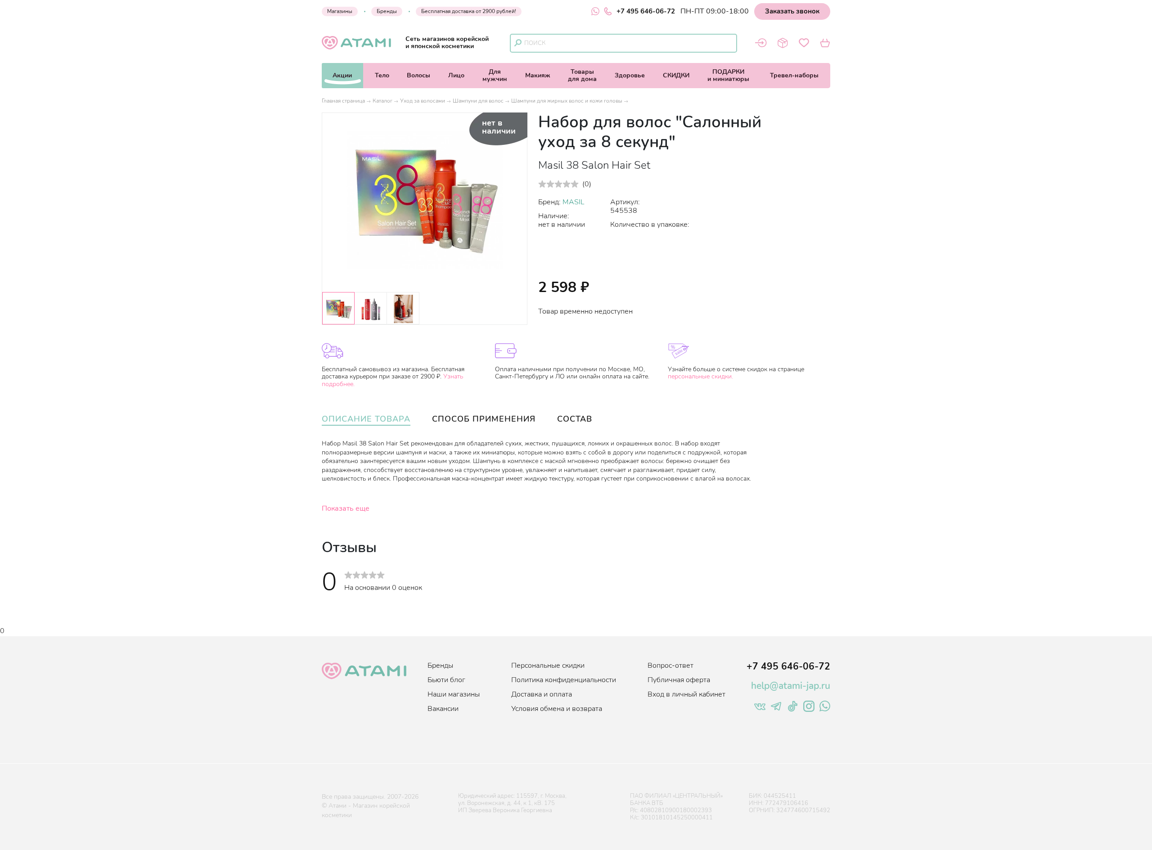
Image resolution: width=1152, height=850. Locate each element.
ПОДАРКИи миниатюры (728, 75)
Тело (382, 75)
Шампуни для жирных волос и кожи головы (566, 100)
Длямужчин (494, 75)
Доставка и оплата (541, 694)
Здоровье (630, 75)
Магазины (339, 11)
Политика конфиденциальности (563, 680)
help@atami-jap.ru (790, 685)
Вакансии (443, 709)
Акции (342, 75)
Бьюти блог (446, 680)
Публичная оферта (679, 680)
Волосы (418, 75)
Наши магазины (454, 694)
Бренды (387, 11)
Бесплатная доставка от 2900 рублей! (468, 11)
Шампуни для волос (478, 100)
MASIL (573, 202)
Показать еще (345, 508)
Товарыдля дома (582, 75)
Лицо (456, 75)
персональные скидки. (700, 376)
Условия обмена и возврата (556, 709)
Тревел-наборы (794, 75)
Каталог (382, 100)
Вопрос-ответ (670, 665)
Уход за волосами (422, 100)
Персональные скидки (548, 665)
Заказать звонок (792, 11)
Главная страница (343, 100)
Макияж (537, 75)
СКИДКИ (676, 75)
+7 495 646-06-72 (645, 11)
